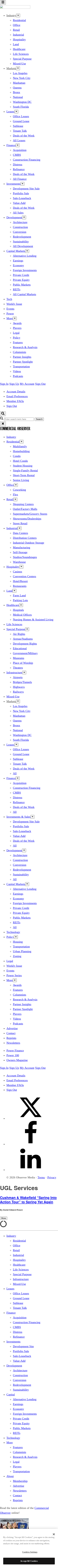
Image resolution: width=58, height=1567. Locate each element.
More (9, 318)
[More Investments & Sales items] (32, 817)
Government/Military (25, 653)
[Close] (54, 1534)
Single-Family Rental (25, 470)
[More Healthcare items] (21, 605)
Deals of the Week (23, 135)
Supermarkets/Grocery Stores (30, 513)
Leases (10, 111)
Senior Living (21, 480)
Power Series (14, 975)
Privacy (51, 1177)
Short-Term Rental (24, 475)
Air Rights (19, 634)
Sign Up (14, 383)
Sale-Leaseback (22, 198)
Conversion (19, 231)
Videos (17, 371)
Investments (13, 183)
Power (10, 313)
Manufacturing (21, 547)
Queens (17, 87)
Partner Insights (22, 356)
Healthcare (19, 49)
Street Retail (20, 523)
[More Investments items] (22, 184)
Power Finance (15, 1050)
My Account (27, 383)
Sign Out (40, 383)
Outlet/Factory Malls (25, 509)
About (10, 1476)
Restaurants (19, 586)
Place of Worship (23, 662)
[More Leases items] (16, 111)
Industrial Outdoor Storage (28, 542)
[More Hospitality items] (21, 566)
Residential (19, 20)
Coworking (19, 489)
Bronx (16, 92)
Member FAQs (15, 401)
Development (14, 217)
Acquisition (19, 150)
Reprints (11, 1038)
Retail (16, 29)
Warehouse (19, 562)
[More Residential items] (21, 441)
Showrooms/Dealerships (27, 518)
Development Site (23, 1346)
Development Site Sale (26, 188)
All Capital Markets (24, 294)
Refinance (19, 169)
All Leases (19, 140)
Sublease (18, 126)
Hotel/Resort (20, 581)
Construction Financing (26, 159)
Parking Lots (20, 600)
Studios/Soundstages (25, 557)
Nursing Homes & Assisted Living (33, 619)
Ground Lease (21, 121)
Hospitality (19, 39)
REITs (16, 289)
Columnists (19, 352)
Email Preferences (17, 396)
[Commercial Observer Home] (15, 7)
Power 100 (12, 1055)
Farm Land (19, 595)
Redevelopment (22, 236)
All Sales (18, 212)
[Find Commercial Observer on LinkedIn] (30, 1169)
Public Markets (22, 284)
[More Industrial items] (20, 528)
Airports (18, 677)
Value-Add (19, 203)
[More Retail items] (15, 499)
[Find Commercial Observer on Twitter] (30, 1118)
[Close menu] (3, 424)
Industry (11, 437)
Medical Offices (22, 614)
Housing (18, 941)
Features (18, 342)
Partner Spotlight (23, 361)
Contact (10, 1033)
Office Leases (21, 116)
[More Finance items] (18, 145)
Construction (20, 227)
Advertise (12, 1028)
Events (10, 308)
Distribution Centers (25, 537)
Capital (10, 1394)
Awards (17, 323)
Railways (18, 691)
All (15, 773)
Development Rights (25, 643)
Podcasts (18, 376)
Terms (41, 1177)
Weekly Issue (14, 304)
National (18, 97)
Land (16, 44)
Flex (15, 494)
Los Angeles (20, 73)
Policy (16, 337)
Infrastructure (14, 672)
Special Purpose (22, 58)
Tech (9, 299)
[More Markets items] (18, 68)
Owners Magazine (17, 1060)
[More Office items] (16, 485)
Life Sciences (21, 54)
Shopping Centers (23, 504)
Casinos (17, 571)
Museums (18, 658)
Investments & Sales (18, 816)
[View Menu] (3, 2)
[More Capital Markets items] (27, 251)
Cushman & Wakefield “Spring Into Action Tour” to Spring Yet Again (28, 1199)
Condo (17, 456)
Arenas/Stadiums (23, 638)
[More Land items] (14, 591)
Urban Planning (22, 951)
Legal (16, 332)
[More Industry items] (18, 15)
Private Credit (21, 275)
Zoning (17, 956)
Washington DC (22, 101)
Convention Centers (24, 576)
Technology (13, 932)
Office (16, 25)
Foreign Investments (25, 270)
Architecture (20, 222)
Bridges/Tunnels (22, 682)
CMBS (17, 154)
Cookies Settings (29, 1552)
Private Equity (21, 279)
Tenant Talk (20, 130)
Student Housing (22, 465)
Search (39, 419)
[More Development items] (24, 217)
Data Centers (20, 533)
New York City (21, 78)
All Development (23, 246)
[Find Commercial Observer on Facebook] (30, 1144)
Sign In (4, 383)
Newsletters (13, 1042)
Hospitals (18, 609)
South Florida (21, 106)
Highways (19, 687)
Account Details (15, 391)
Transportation (21, 366)
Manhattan (19, 82)
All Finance (20, 179)
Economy (18, 265)
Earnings (18, 260)
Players (17, 328)
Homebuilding (21, 451)
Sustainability (21, 241)
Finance (11, 145)
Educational (20, 648)
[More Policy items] (16, 937)
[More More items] (15, 318)
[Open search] (3, 413)
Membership (20, 1481)
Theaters (18, 667)
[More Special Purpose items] (27, 629)
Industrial (18, 34)
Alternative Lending (24, 255)
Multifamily (20, 446)
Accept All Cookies (29, 1561)
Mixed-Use (19, 63)
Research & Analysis (25, 347)
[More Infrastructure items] (24, 672)
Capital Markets (15, 251)
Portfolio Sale (21, 193)
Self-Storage (20, 552)
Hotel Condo (20, 460)
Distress (17, 164)
